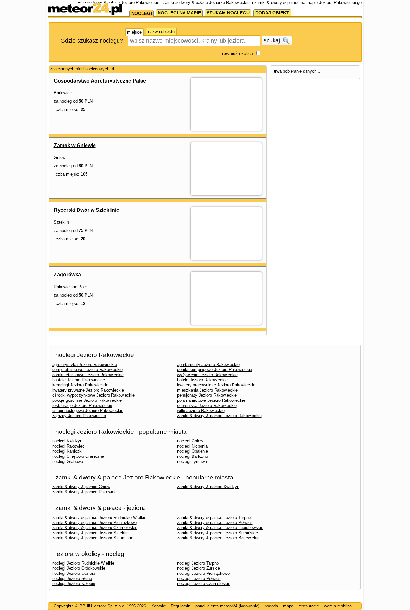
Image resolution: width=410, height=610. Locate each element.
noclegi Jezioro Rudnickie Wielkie (83, 563)
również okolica (237, 53)
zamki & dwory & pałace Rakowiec (84, 491)
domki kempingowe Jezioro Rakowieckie (214, 369)
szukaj (273, 40)
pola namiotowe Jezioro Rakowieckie (211, 400)
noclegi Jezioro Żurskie (198, 568)
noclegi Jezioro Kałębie (73, 583)
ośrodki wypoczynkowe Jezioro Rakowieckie (93, 395)
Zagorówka (67, 274)
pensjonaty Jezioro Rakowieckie (207, 395)
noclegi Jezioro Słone (72, 578)
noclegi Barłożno (192, 456)
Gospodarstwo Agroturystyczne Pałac (100, 80)
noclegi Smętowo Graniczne (78, 456)
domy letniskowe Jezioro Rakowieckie (87, 369)
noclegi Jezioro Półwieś (199, 578)
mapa (288, 606)
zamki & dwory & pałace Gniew (81, 486)
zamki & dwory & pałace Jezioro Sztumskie (92, 537)
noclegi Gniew (190, 441)
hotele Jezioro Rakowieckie (202, 379)
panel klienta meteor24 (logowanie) (227, 606)
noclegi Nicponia (192, 446)
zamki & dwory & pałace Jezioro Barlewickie (218, 537)
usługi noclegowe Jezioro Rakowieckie (87, 410)
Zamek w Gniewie (75, 145)
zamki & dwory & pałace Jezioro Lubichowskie (220, 527)
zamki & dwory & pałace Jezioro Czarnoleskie (94, 527)
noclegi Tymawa (192, 461)
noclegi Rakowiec (68, 446)
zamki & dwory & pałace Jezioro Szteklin (90, 532)
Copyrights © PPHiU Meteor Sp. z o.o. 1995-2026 (100, 606)
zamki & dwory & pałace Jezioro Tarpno (214, 517)
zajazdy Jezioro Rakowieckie (79, 415)
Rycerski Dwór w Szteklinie (86, 210)
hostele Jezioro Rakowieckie (78, 379)
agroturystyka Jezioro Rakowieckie (84, 364)
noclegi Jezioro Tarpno (198, 563)
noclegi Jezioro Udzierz (73, 573)
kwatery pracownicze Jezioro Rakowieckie (216, 385)
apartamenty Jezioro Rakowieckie (208, 364)
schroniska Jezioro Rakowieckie (207, 405)
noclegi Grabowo (67, 461)
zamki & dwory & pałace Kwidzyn (208, 486)
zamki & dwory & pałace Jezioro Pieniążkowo (94, 522)
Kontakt (158, 606)
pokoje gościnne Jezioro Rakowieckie (87, 400)
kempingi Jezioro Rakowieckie (80, 385)
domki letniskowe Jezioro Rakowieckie (88, 374)
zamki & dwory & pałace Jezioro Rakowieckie (219, 415)
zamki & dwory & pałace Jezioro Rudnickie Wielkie (99, 517)
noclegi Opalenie (192, 451)
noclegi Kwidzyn (67, 441)
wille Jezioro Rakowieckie (201, 410)
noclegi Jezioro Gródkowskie (78, 568)
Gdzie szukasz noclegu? (92, 40)
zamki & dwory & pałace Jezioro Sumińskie (217, 532)
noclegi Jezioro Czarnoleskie (203, 583)
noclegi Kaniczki (67, 451)
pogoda (271, 606)
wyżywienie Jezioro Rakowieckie (207, 374)
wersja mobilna (338, 606)
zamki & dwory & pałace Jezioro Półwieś (215, 522)
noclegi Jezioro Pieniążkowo (203, 573)
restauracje (309, 606)
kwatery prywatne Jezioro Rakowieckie (88, 390)
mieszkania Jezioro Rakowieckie (207, 390)
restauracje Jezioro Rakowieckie (82, 405)
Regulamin (180, 606)
